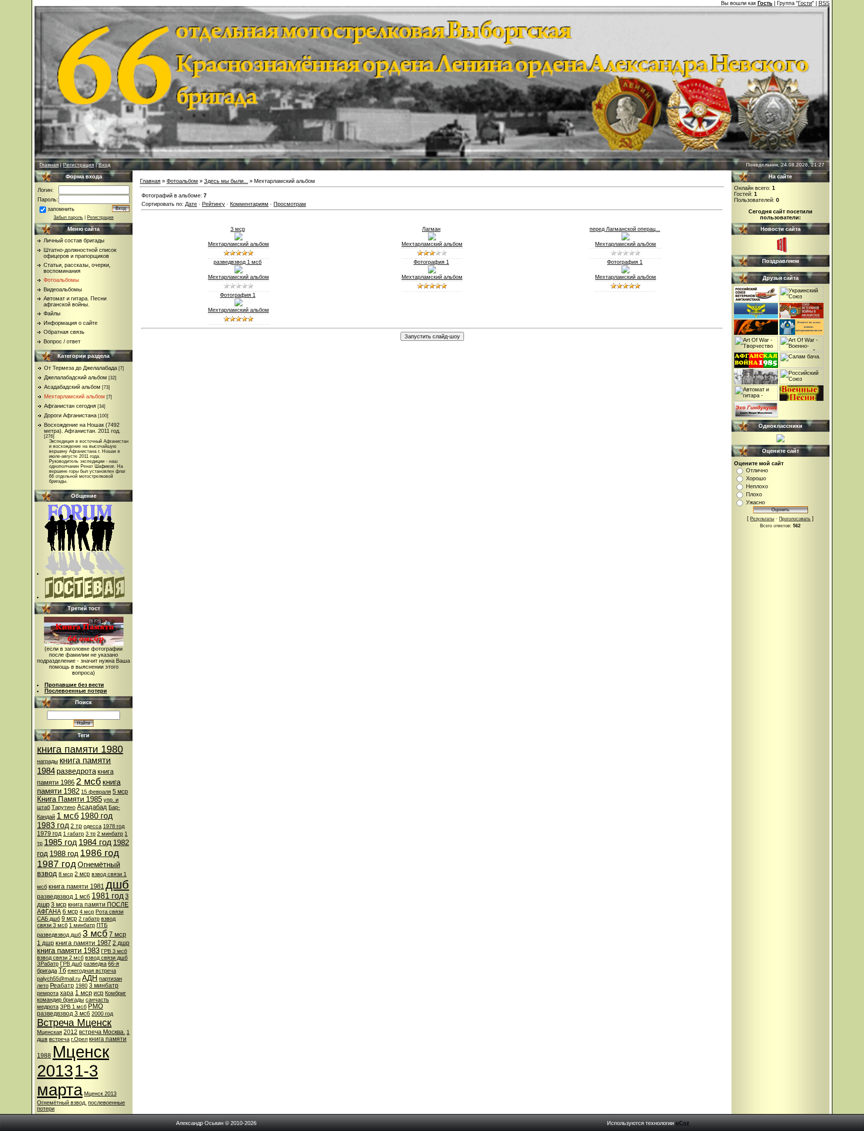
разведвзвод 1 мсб (63, 896)
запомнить (61, 209)
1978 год (113, 826)
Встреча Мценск (74, 1022)
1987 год (56, 864)
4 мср (87, 912)
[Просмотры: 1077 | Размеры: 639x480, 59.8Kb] (432, 238)
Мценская (49, 1032)
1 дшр (45, 943)
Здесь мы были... (226, 181)
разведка (95, 964)
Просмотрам (290, 204)
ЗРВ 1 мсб (73, 1007)
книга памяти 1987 (83, 943)
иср (99, 993)
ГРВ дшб (71, 964)
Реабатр (62, 985)
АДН (90, 978)
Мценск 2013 (100, 1094)
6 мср (70, 911)
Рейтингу (213, 204)
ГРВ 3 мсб (114, 951)
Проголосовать (794, 518)
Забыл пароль (68, 217)
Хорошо (756, 478)
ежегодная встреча (92, 971)
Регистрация (78, 164)
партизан (110, 979)
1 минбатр (82, 925)
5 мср (120, 791)
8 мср (65, 874)
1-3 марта (67, 1080)
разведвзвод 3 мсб (63, 1013)
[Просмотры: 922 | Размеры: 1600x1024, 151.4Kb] (238, 304)
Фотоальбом (182, 181)
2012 (71, 1032)
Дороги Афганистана (70, 415)
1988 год (64, 854)
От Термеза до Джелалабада (80, 368)
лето (42, 986)
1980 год (96, 816)
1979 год (49, 833)
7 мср (117, 934)
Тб (62, 970)
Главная (49, 164)
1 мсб (67, 816)
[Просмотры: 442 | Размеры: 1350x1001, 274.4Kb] (626, 238)
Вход (104, 164)
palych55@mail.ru (58, 979)
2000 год (102, 1014)
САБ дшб (48, 919)
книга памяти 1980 (80, 749)
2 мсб (88, 781)
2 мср (82, 874)
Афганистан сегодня (70, 406)
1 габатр (73, 834)
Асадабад (92, 807)
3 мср (58, 904)
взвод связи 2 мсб (60, 958)
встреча (59, 1039)
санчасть (97, 1000)
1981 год (108, 896)
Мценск (80, 1052)
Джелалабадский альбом (75, 377)
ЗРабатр (47, 964)
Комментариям (249, 204)
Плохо (754, 494)
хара (67, 993)
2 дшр (121, 943)
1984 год (95, 842)
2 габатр (89, 919)
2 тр (76, 826)
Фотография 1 (431, 262)
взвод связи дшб (106, 958)
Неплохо (757, 486)
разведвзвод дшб (59, 935)
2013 (55, 1071)
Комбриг (115, 993)
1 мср (83, 993)
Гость (765, 3)
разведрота (76, 771)
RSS (824, 3)
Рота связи (110, 912)
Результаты (762, 518)
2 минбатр (110, 834)
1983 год (53, 825)
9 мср (69, 918)
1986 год (99, 853)
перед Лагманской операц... (625, 229)
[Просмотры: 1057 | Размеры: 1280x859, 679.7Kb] (432, 271)
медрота (47, 1007)
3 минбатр (103, 985)
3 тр (91, 834)
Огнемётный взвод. (61, 1103)
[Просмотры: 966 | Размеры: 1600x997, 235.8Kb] (238, 238)
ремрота (47, 993)
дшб (117, 884)
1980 (82, 986)
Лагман (431, 229)
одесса (93, 826)
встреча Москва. (102, 1032)
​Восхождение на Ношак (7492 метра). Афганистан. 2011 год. (82, 428)
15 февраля (96, 792)
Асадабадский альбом (72, 387)
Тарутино (64, 807)
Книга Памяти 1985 (69, 799)
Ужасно (755, 502)
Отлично (757, 470)
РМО (95, 1006)
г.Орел (79, 1039)
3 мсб (95, 933)
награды (47, 761)
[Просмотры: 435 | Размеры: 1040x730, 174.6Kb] (238, 271)
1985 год (60, 842)
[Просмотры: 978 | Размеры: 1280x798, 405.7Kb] (626, 271)
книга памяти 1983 (68, 951)
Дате (191, 204)
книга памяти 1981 (76, 886)
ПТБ (102, 925)
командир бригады (60, 1000)
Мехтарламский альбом (74, 396)
